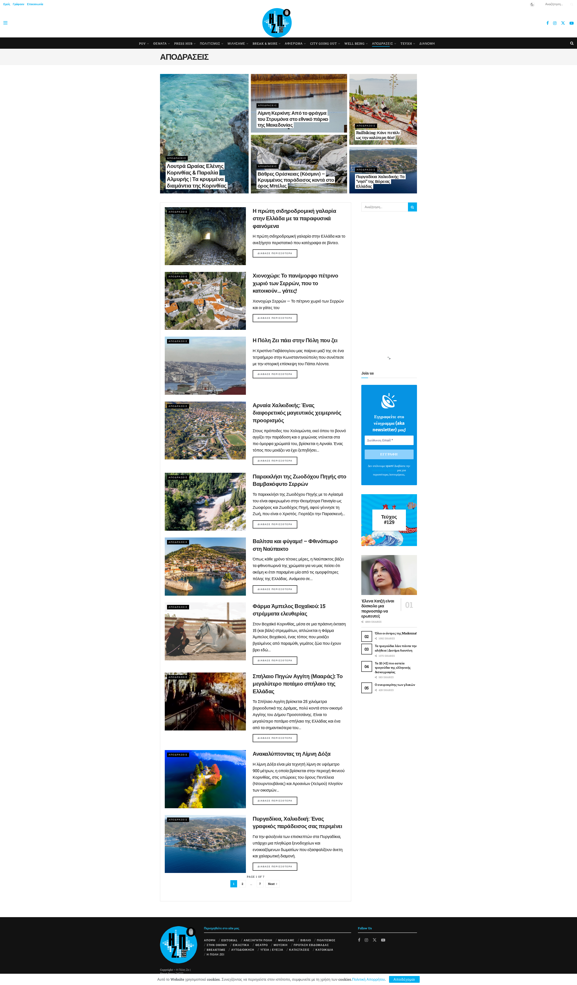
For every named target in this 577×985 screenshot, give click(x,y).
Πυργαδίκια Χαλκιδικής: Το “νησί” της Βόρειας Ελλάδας (380, 181)
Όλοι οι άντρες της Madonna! (396, 633)
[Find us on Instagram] (554, 23)
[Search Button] (571, 4)
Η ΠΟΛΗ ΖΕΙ (215, 954)
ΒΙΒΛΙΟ (305, 940)
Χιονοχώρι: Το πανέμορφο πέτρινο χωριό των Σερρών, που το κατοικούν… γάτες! (295, 283)
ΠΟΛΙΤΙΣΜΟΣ (326, 940)
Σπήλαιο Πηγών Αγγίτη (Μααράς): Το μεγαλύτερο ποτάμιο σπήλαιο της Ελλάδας (298, 684)
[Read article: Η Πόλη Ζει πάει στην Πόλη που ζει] (205, 366)
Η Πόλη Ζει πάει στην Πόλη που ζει (295, 340)
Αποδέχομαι (404, 979)
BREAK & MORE (265, 43)
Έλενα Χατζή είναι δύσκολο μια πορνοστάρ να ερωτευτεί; (377, 608)
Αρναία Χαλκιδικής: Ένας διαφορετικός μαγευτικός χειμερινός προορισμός (297, 413)
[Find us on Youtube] (572, 23)
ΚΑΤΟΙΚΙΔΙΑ (324, 949)
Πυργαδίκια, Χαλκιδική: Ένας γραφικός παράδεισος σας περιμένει (297, 822)
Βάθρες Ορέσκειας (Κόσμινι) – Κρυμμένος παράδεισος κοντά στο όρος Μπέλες (296, 179)
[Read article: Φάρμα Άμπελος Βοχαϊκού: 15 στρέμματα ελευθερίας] (205, 631)
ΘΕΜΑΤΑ (160, 43)
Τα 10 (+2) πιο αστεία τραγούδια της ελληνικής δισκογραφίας (393, 667)
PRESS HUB (183, 43)
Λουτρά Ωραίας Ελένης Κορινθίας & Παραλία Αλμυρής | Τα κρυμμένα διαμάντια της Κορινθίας (197, 175)
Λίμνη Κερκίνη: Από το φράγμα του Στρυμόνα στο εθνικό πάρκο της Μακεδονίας (293, 119)
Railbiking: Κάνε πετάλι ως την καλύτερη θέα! (378, 135)
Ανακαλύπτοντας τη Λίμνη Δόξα (292, 753)
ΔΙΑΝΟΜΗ (427, 43)
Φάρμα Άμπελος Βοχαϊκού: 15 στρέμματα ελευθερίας (289, 609)
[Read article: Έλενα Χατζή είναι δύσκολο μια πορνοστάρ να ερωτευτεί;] (389, 575)
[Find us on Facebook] (547, 23)
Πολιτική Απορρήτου (368, 979)
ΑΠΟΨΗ (209, 940)
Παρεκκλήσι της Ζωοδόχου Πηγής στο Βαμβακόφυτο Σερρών (299, 480)
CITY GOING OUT (323, 43)
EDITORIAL (229, 940)
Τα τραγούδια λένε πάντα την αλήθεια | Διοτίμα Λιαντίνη (396, 648)
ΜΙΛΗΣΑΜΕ (236, 43)
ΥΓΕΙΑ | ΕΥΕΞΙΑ (271, 949)
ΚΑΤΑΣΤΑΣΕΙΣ (299, 949)
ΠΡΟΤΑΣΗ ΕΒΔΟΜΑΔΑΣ (311, 945)
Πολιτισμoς (210, 43)
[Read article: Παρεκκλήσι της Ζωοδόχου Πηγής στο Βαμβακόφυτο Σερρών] (205, 502)
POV (142, 43)
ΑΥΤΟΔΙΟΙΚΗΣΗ (242, 949)
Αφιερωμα (294, 43)
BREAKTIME (216, 949)
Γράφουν (18, 4)
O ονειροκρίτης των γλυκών (395, 684)
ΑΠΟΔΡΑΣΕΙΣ (382, 43)
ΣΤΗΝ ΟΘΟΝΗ (217, 945)
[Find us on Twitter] (563, 23)
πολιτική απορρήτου (384, 470)
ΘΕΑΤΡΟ (261, 945)
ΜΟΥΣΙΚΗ (281, 945)
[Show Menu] (5, 22)
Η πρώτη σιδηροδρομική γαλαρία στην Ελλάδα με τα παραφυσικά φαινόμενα (294, 218)
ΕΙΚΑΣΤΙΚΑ (241, 945)
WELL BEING (354, 43)
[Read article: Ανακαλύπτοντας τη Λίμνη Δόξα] (205, 779)
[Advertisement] (395, 288)
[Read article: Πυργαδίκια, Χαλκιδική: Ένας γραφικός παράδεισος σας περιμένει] (205, 844)
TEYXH (406, 43)
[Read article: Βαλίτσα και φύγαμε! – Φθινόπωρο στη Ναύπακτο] (205, 566)
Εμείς (6, 4)
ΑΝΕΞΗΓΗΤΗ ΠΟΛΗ (258, 940)
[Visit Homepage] (277, 22)
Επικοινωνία (35, 4)
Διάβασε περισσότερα (277, 253)
